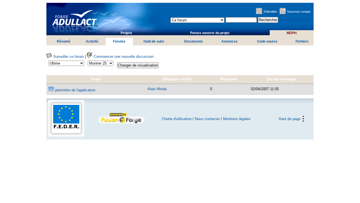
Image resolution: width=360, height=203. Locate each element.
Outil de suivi (153, 41)
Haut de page (289, 119)
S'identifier (270, 11)
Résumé (63, 41)
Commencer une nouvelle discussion (123, 56)
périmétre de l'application (74, 90)
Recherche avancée (295, 20)
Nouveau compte (298, 11)
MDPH (292, 33)
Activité (92, 41)
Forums (119, 41)
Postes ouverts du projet (210, 33)
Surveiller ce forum (68, 56)
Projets (126, 33)
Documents (193, 41)
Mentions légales (237, 119)
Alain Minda (156, 89)
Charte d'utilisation (177, 119)
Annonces (229, 41)
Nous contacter (207, 119)
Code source (267, 41)
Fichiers (302, 41)
